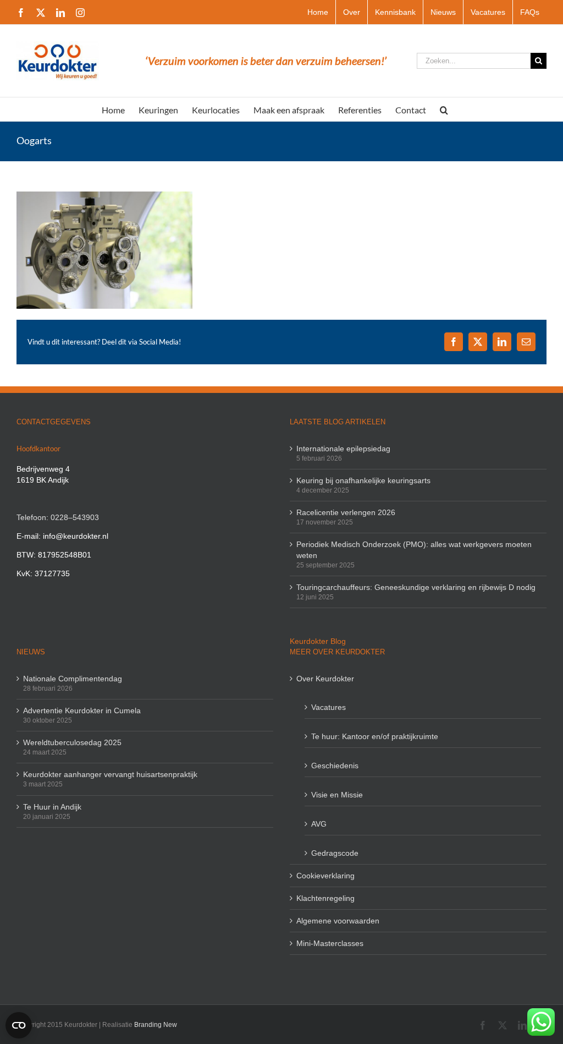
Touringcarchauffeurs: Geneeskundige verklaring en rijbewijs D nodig (416, 587)
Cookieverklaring (325, 875)
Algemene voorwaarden (337, 920)
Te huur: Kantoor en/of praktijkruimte (374, 736)
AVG (319, 823)
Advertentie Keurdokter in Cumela (82, 710)
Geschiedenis (334, 765)
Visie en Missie (337, 794)
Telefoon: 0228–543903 (57, 517)
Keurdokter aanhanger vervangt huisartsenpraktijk (110, 774)
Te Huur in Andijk (52, 806)
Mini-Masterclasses (329, 943)
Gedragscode (334, 853)
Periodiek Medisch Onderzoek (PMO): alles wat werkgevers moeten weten (414, 550)
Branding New (155, 1025)
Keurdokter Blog (318, 641)
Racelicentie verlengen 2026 (345, 512)
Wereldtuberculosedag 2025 (72, 742)
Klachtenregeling (325, 898)
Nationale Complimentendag (72, 678)
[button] (444, 109)
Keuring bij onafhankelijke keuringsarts (363, 480)
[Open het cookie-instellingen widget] (18, 1025)
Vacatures (328, 707)
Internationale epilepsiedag (343, 448)
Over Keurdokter (325, 678)
